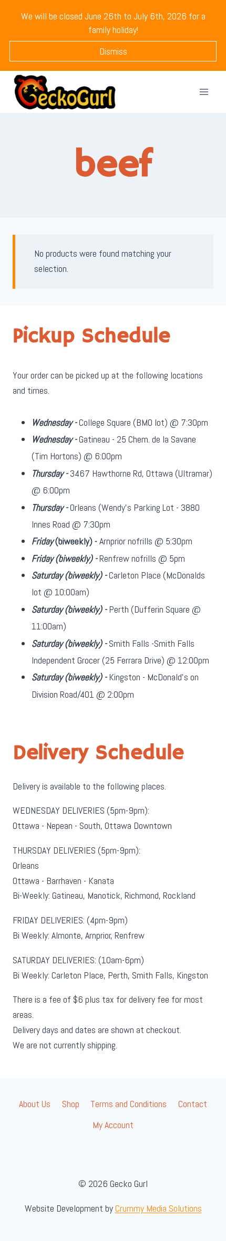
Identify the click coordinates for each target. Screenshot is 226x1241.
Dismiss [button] (113, 51)
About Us (34, 1104)
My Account (113, 1125)
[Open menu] (203, 91)
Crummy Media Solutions (158, 1208)
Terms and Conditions (128, 1104)
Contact (192, 1104)
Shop (70, 1104)
